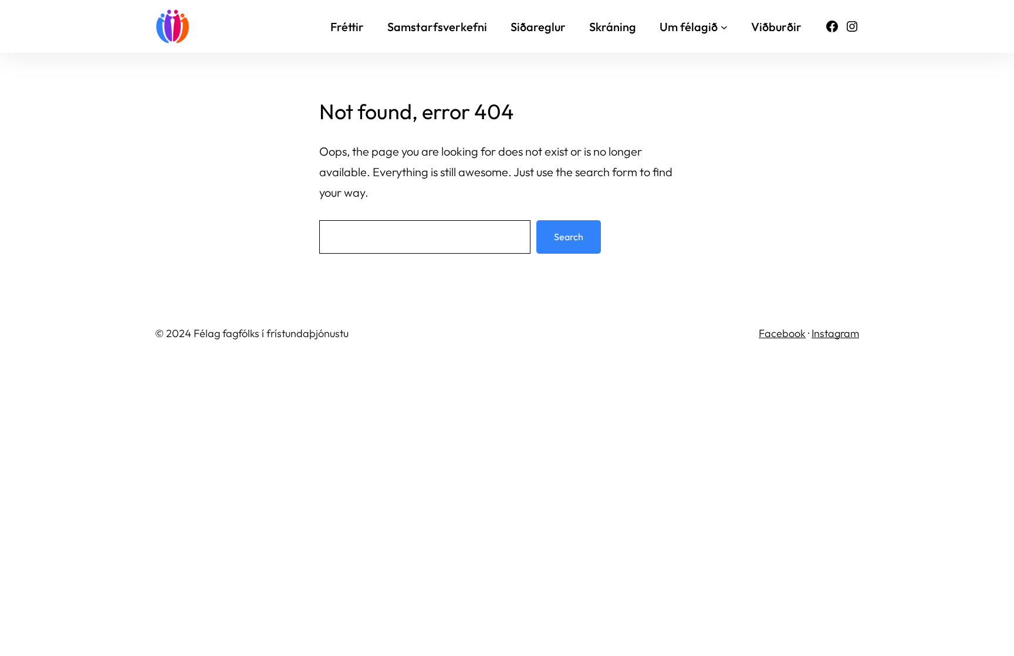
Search (568, 237)
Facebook (782, 333)
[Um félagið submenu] (724, 26)
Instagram (835, 333)
